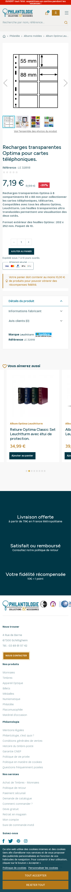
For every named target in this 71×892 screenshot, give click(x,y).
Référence (16, 339)
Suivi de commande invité (18, 825)
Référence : (10, 167)
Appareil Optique (13, 683)
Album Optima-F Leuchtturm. (24, 431)
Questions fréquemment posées (23, 767)
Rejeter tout (35, 885)
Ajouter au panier (21, 251)
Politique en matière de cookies (22, 762)
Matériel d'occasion (15, 715)
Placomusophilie (13, 709)
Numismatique (11, 699)
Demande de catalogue (17, 798)
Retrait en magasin (14, 814)
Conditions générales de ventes (22, 740)
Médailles (8, 693)
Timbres (7, 677)
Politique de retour (14, 787)
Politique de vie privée (16, 756)
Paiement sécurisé (14, 793)
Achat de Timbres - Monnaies (21, 782)
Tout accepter (35, 875)
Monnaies (9, 672)
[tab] (35, 301)
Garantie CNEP (12, 751)
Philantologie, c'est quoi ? (18, 735)
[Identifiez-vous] (56, 13)
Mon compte (11, 819)
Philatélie (8, 704)
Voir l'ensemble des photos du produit (35, 131)
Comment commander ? (18, 803)
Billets (6, 688)
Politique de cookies (14, 867)
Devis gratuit (11, 809)
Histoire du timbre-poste (18, 746)
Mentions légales (13, 730)
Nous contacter (16, 655)
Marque (14, 334)
